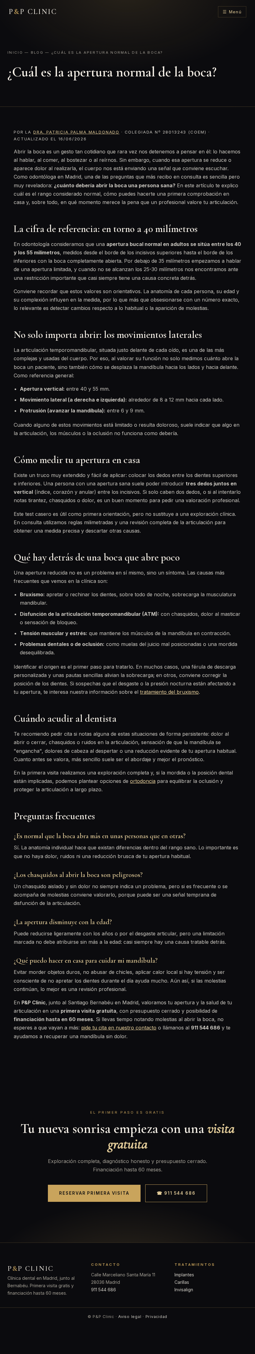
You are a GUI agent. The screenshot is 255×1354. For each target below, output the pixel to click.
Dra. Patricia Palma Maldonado (76, 131)
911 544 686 (103, 1289)
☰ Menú (232, 12)
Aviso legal (129, 1316)
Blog (37, 52)
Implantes (184, 1274)
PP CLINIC (33, 11)
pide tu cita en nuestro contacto (118, 1028)
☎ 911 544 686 (176, 1193)
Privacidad (157, 1316)
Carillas (181, 1282)
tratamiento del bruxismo (169, 692)
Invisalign (183, 1289)
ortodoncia (142, 781)
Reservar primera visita (94, 1193)
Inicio (15, 52)
